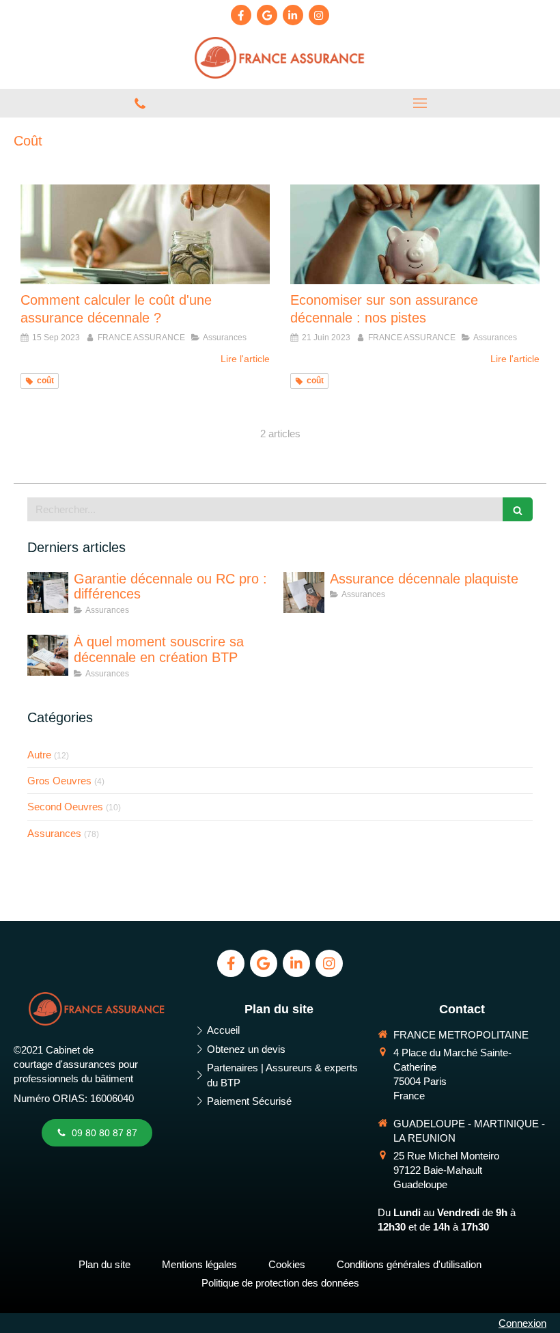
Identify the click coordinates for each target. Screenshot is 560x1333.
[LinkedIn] (293, 15)
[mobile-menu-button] (420, 103)
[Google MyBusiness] (267, 15)
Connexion (522, 1323)
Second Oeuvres (65, 806)
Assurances (54, 833)
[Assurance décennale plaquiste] (303, 592)
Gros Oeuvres (59, 780)
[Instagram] (319, 15)
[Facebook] (241, 15)
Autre (39, 754)
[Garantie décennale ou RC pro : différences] (47, 592)
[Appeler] (140, 103)
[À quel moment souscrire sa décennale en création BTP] (47, 655)
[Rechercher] (518, 509)
